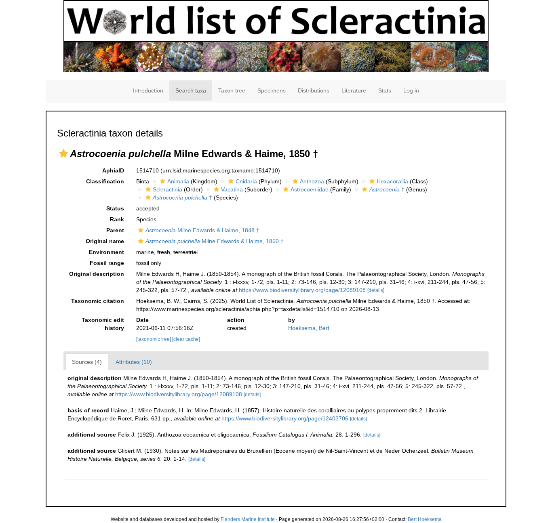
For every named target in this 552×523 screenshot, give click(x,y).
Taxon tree (231, 90)
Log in (411, 90)
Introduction (148, 90)
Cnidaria (246, 181)
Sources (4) (87, 362)
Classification (105, 181)
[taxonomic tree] (154, 339)
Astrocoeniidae (310, 189)
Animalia (178, 181)
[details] (375, 290)
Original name (105, 241)
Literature (353, 90)
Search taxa (190, 90)
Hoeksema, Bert (308, 328)
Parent (115, 230)
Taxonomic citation (97, 301)
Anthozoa (312, 181)
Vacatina (232, 189)
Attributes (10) (134, 362)
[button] (63, 153)
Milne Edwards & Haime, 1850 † (214, 241)
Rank (117, 219)
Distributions (313, 90)
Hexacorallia (392, 181)
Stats (384, 90)
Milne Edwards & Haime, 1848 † (202, 230)
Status (115, 208)
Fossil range (107, 263)
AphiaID (113, 170)
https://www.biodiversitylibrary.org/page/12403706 (284, 418)
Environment (106, 252)
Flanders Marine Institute (248, 519)
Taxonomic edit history (103, 324)
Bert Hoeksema (425, 519)
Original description (96, 274)
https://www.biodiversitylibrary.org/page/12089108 (302, 290)
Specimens (271, 90)
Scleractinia (167, 189)
